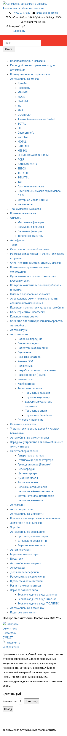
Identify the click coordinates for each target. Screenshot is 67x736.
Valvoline (23, 137)
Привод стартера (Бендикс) (34, 464)
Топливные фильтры (30, 235)
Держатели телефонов (24, 572)
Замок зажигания (28, 482)
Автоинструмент (20, 549)
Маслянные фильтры (31, 222)
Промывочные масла (23, 213)
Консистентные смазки (24, 316)
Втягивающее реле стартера (35, 460)
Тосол (13, 244)
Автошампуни (19, 329)
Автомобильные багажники (27, 608)
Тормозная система (30, 388)
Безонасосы (25, 379)
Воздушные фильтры (31, 226)
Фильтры (15, 217)
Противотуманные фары (33, 536)
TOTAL (22, 123)
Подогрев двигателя (23, 612)
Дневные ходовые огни (32, 540)
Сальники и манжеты (23, 424)
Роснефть (24, 87)
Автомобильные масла (24, 78)
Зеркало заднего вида (24, 590)
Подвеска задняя (28, 343)
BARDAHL (23, 146)
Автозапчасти (19, 334)
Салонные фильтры (30, 231)
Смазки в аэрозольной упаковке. (30, 294)
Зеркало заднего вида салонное (38, 594)
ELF (20, 128)
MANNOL (23, 92)
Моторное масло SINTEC (33, 199)
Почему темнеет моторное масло (30, 74)
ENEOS (22, 168)
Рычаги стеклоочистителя (26, 585)
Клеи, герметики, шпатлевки (27, 312)
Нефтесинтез (26, 204)
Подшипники (25, 365)
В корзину (19, 30)
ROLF (21, 159)
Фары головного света (31, 545)
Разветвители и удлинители (27, 576)
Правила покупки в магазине (28, 60)
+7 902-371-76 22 (21, 12)
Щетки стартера (27, 473)
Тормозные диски (36, 410)
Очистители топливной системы (30, 249)
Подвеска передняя (30, 338)
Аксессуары (17, 567)
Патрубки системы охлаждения (37, 370)
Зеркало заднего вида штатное (37, 599)
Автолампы (17, 504)
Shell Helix (24, 101)
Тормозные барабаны (38, 415)
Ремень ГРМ (25, 361)
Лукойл (22, 83)
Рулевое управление (30, 419)
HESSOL (22, 150)
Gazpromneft (26, 132)
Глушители (16, 558)
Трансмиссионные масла (25, 208)
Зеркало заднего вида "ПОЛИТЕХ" (39, 603)
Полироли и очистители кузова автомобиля (37, 307)
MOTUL (22, 141)
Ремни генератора (29, 356)
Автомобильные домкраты (27, 513)
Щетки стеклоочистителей (26, 581)
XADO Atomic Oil (27, 164)
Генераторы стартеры (31, 455)
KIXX (20, 110)
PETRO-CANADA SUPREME (34, 155)
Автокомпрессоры (21, 509)
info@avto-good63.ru (47, 12)
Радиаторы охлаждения (33, 347)
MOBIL (21, 96)
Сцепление (24, 352)
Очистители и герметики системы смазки (35, 262)
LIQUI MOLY (24, 114)
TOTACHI (23, 173)
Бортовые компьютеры (24, 554)
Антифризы (17, 240)
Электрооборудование (24, 451)
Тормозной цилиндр (37, 397)
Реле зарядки (26, 468)
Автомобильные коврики (25, 563)
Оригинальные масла (31, 186)
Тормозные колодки (37, 392)
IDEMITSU (23, 177)
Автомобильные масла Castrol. (37, 119)
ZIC (20, 105)
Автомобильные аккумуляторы (29, 437)
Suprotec (15, 527)
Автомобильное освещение (27, 531)
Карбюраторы (26, 383)
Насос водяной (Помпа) (32, 374)
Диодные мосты (28, 477)
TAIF (20, 181)
